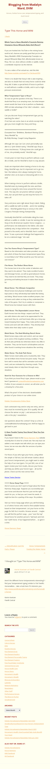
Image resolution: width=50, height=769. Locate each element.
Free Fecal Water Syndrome (14, 663)
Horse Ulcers (9, 671)
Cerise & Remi (9, 640)
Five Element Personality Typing (16, 657)
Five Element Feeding (12, 654)
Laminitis (8, 683)
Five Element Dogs (11, 652)
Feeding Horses (10, 649)
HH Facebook (9, 756)
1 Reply (7, 36)
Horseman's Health (11, 674)
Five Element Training (12, 660)
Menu (25, 22)
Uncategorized (10, 700)
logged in (18, 617)
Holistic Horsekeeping (12, 748)
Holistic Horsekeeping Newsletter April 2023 (20, 721)
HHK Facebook (10, 753)
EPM (6, 646)
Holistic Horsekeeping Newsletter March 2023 (20, 729)
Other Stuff (8, 691)
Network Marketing (11, 685)
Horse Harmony (10, 750)
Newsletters (9, 688)
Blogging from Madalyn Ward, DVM (25, 6)
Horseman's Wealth (12, 677)
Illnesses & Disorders (12, 680)
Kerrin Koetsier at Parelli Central (27, 569)
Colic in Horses (10, 643)
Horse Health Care (11, 668)
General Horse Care (12, 666)
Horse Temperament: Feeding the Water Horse (36, 549)
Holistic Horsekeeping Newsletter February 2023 (21, 738)
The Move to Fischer (12, 697)
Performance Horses (12, 694)
